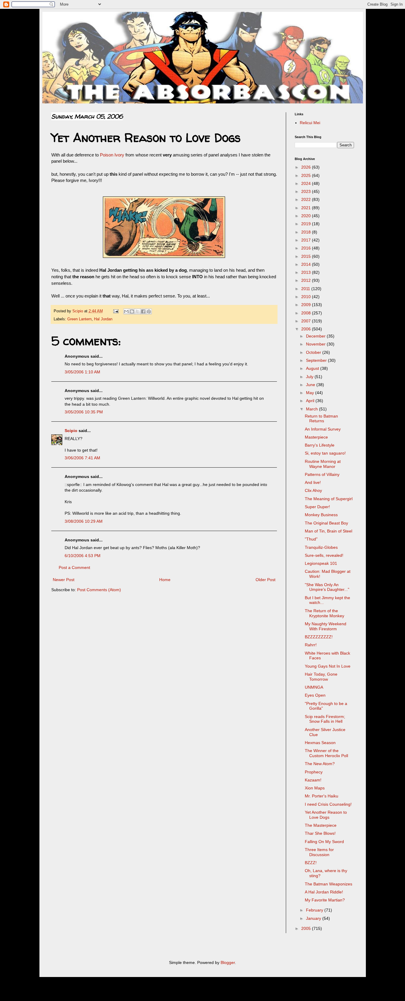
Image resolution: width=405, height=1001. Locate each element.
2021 (306, 207)
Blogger (228, 962)
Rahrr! (311, 644)
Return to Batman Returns (321, 418)
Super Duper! (317, 506)
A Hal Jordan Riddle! (324, 892)
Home (164, 579)
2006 (306, 329)
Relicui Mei (310, 122)
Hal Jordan (103, 319)
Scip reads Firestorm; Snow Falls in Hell (325, 719)
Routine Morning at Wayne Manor (323, 464)
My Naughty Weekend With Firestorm (325, 626)
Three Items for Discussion (319, 852)
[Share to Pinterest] (149, 311)
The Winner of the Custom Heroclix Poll (326, 753)
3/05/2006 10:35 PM (84, 412)
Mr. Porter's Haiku (321, 796)
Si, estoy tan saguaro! (325, 453)
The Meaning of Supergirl (329, 498)
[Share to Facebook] (143, 311)
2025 (306, 175)
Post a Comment (74, 567)
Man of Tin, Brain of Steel (328, 531)
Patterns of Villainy (322, 474)
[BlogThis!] (132, 311)
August (313, 368)
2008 (306, 313)
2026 (306, 167)
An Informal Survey (323, 429)
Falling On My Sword (324, 841)
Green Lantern (79, 319)
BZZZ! (311, 862)
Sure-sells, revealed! (324, 555)
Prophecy (314, 772)
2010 (306, 296)
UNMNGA (314, 687)
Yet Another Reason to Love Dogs (326, 815)
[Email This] (126, 311)
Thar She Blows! (320, 833)
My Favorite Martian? (325, 900)
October (314, 352)
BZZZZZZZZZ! (319, 636)
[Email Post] (115, 311)
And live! (313, 482)
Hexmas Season (320, 742)
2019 (306, 223)
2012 (306, 280)
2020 (306, 215)
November (316, 344)
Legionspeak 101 (321, 563)
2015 (306, 256)
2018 (306, 232)
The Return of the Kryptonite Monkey (324, 613)
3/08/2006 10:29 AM (84, 521)
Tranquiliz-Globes (321, 547)
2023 (306, 191)
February (315, 910)
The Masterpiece (321, 825)
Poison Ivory (112, 154)
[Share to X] (138, 311)
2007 (306, 321)
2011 (306, 288)
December (316, 336)
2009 (306, 304)
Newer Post (63, 579)
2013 (306, 272)
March (312, 409)
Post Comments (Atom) (99, 589)
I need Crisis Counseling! (328, 804)
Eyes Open (315, 695)
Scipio (71, 430)
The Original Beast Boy (326, 523)
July (310, 376)
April (310, 400)
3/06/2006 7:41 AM (82, 457)
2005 (306, 928)
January (314, 918)
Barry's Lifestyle (319, 445)
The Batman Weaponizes (328, 884)
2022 (306, 199)
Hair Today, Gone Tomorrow (321, 677)
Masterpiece (316, 437)
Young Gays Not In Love (327, 666)
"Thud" (311, 539)
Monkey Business (321, 514)
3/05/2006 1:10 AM (82, 372)
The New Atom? (320, 763)
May (310, 392)
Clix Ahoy (313, 490)
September (317, 360)
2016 (306, 248)
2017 (306, 240)
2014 (306, 264)
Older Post (265, 579)
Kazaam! (313, 780)
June (311, 384)
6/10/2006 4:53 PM (83, 555)
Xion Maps (315, 788)
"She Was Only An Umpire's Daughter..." (327, 587)
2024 (306, 183)
